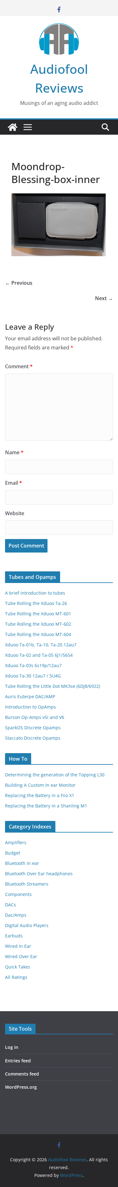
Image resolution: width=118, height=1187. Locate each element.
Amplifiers (15, 842)
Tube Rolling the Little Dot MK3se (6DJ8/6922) (52, 686)
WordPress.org (21, 1087)
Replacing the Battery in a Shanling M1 (46, 806)
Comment (19, 366)
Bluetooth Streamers (26, 884)
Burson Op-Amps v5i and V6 (34, 717)
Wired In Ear (18, 946)
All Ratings (16, 977)
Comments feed (22, 1074)
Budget (12, 853)
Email (13, 482)
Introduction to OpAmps (30, 707)
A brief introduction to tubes (35, 593)
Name (14, 452)
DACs (10, 905)
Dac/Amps (15, 915)
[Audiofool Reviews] (12, 127)
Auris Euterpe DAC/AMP (30, 696)
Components (18, 894)
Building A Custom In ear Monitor (40, 785)
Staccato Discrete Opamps (32, 738)
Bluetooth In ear (22, 863)
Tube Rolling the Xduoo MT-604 (38, 634)
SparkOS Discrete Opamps (33, 728)
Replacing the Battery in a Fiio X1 (39, 795)
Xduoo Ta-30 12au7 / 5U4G (33, 676)
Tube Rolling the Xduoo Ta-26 (36, 603)
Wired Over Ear (21, 956)
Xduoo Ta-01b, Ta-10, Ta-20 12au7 (40, 645)
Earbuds (14, 936)
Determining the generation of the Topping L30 (54, 775)
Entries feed (18, 1061)
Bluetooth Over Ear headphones (39, 874)
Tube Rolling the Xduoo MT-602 (38, 624)
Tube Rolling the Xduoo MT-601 (38, 614)
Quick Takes (17, 967)
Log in (11, 1047)
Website (14, 513)
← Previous (18, 282)
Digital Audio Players (26, 925)
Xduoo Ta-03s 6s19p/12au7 (33, 665)
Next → (104, 298)
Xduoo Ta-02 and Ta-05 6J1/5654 (39, 655)
